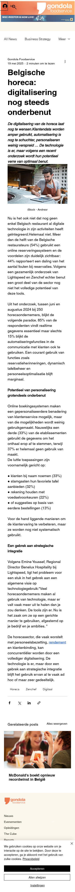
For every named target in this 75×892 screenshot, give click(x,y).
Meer (62, 39)
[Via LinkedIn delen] (29, 703)
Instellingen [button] (37, 885)
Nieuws (8, 815)
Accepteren (37, 869)
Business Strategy (38, 39)
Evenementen (13, 821)
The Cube (10, 833)
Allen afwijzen (37, 877)
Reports (9, 840)
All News (10, 39)
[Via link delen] (39, 703)
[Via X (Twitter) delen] (19, 703)
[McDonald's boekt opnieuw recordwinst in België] (37, 749)
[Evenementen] (53, 822)
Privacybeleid (31, 859)
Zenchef (31, 689)
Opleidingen (11, 827)
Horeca (14, 689)
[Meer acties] (65, 61)
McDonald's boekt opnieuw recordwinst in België (32, 777)
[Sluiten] (69, 846)
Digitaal (47, 689)
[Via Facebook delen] (9, 703)
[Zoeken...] (14, 7)
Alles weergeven (57, 723)
